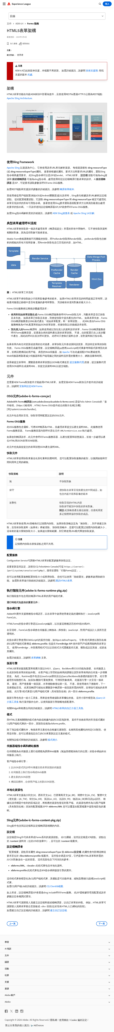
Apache (66, 351)
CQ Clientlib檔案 (55, 886)
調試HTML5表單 (64, 580)
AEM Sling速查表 (61, 213)
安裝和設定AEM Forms (30, 386)
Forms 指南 (33, 23)
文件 (9, 23)
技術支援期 (92, 70)
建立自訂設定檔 (58, 910)
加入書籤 (13, 43)
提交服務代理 (77, 362)
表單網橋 (36, 657)
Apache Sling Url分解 (83, 213)
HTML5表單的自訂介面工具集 (67, 708)
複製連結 (26, 43)
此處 (30, 74)
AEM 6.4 (19, 23)
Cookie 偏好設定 (78, 1019)
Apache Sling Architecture (19, 98)
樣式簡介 (52, 739)
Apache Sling (13, 167)
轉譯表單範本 (67, 189)
